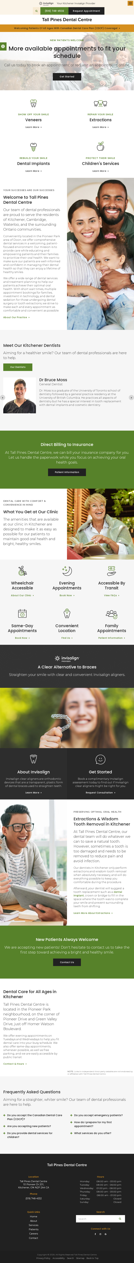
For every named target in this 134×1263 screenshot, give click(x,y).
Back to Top (92, 1258)
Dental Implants (33, 163)
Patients (33, 1229)
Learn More (32, 127)
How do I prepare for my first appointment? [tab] (93, 1124)
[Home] (67, 19)
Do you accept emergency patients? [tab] (98, 1115)
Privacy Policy (43, 1258)
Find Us (65, 638)
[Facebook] (95, 1234)
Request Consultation (99, 792)
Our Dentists (17, 367)
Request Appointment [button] (86, 11)
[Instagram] (100, 1234)
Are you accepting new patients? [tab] (29, 1126)
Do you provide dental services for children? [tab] (29, 1135)
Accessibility (59, 1258)
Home (33, 1216)
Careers (33, 1233)
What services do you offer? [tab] (92, 1133)
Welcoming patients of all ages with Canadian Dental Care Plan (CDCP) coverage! (65, 28)
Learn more (99, 171)
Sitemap (80, 1258)
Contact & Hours (13, 1063)
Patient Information (67, 472)
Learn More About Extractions (92, 913)
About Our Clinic (21, 595)
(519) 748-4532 (33, 1198)
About (33, 1220)
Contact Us (67, 962)
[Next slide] (131, 397)
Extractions (101, 120)
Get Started (67, 76)
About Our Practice (15, 317)
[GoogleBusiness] (105, 1234)
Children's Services (100, 163)
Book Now (66, 595)
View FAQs (110, 595)
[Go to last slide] (2, 397)
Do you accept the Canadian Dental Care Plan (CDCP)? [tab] (34, 1117)
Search (70, 1258)
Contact (33, 1238)
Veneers (33, 120)
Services (33, 1225)
